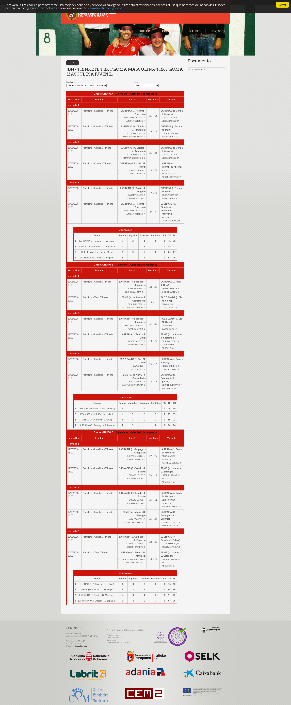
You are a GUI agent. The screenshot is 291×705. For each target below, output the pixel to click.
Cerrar (282, 5)
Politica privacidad (114, 638)
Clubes (195, 31)
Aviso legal (111, 640)
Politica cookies (113, 635)
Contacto (218, 31)
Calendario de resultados (143, 93)
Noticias (146, 31)
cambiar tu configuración (107, 8)
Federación (121, 31)
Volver (73, 63)
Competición (171, 31)
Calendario (121, 93)
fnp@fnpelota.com (79, 646)
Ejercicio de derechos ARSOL (119, 643)
